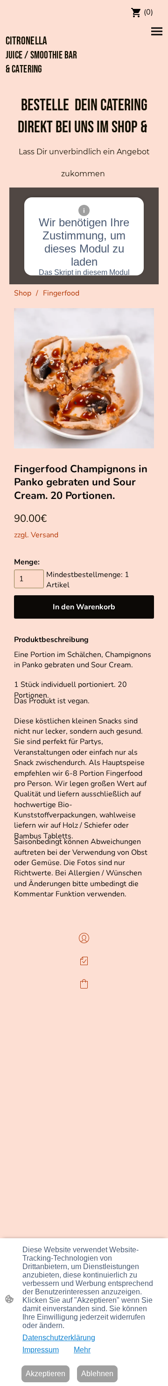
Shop (22, 293)
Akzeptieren (45, 1374)
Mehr (82, 1350)
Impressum (40, 1350)
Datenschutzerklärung (58, 1338)
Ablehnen (97, 1374)
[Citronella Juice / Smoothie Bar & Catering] (44, 83)
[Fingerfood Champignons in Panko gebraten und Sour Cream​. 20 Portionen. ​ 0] (84, 378)
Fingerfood (61, 293)
